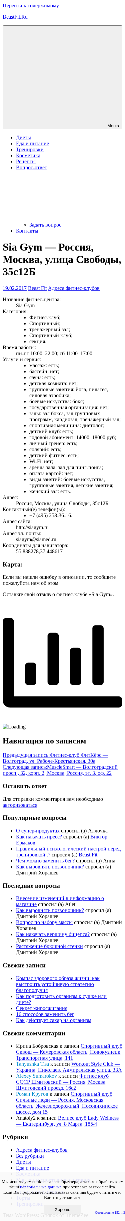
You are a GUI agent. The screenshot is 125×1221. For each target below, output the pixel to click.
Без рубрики (30, 1156)
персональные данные (41, 1186)
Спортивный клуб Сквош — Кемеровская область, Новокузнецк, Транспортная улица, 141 (69, 1052)
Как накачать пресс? (39, 836)
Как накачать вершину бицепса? (53, 934)
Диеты (23, 137)
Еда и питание (32, 143)
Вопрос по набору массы (44, 922)
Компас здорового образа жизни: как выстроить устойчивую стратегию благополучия (58, 984)
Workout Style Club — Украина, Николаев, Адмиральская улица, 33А (69, 1067)
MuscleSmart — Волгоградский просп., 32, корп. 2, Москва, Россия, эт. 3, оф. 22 (60, 770)
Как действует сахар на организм (53, 1020)
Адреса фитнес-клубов (74, 288)
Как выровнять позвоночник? (50, 866)
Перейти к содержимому (31, 5)
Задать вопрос (45, 225)
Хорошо (62, 1209)
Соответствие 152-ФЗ (110, 1212)
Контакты (27, 231)
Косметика (28, 155)
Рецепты (26, 161)
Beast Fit (37, 288)
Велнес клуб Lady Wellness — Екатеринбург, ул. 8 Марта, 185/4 (67, 1121)
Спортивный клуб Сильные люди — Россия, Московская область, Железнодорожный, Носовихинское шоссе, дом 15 (67, 1103)
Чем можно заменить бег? (45, 860)
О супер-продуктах (38, 830)
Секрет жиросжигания (41, 1008)
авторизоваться (20, 805)
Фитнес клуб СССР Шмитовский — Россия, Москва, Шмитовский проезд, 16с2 (62, 1082)
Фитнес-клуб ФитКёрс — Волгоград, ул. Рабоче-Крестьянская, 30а (55, 758)
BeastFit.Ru (15, 17)
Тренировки (30, 149)
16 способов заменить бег (45, 1014)
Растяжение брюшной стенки (49, 946)
